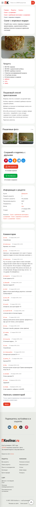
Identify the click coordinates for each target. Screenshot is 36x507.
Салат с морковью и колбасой (19, 216)
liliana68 (7, 282)
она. (6, 237)
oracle (6, 304)
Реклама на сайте (14, 503)
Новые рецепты (6, 464)
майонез (7, 79)
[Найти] (33, 3)
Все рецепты (5, 462)
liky (6, 365)
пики (6, 380)
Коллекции (5, 470)
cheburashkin (8, 352)
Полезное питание (24, 462)
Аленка (12, 454)
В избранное (12, 175)
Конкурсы (22, 472)
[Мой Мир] (23, 161)
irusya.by (7, 339)
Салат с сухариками (9, 218)
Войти (7, 404)
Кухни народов (6, 472)
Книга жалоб (24, 503)
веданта (7, 276)
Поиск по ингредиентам (8, 467)
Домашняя (25, 193)
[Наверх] (31, 502)
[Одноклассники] (15, 161)
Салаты (18, 218)
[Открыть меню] (2, 2)
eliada (6, 387)
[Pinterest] (6, 161)
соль (6, 81)
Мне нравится (12, 166)
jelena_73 (7, 358)
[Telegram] (19, 161)
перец (6, 83)
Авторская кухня (23, 464)
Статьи (21, 467)
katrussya (7, 244)
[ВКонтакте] (10, 161)
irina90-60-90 (8, 310)
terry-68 (7, 297)
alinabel (7, 373)
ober (6, 289)
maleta (7, 332)
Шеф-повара (22, 470)
